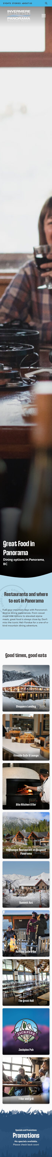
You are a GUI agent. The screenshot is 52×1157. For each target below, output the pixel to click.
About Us (27, 3)
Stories (16, 3)
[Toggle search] (46, 3)
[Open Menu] (44, 16)
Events (7, 3)
